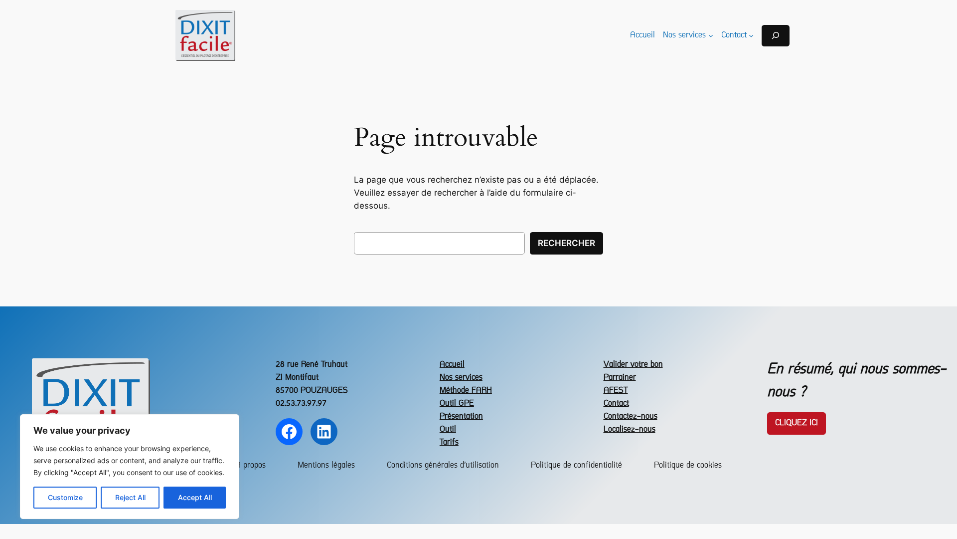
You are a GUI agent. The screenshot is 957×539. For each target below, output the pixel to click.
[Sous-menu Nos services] (710, 35)
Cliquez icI (796, 423)
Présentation (461, 416)
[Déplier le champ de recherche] (776, 35)
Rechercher (566, 243)
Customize (65, 497)
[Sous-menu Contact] (751, 35)
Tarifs (449, 442)
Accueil (452, 364)
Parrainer (620, 377)
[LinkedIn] (324, 431)
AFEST (616, 390)
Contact (616, 403)
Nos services (461, 377)
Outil (448, 429)
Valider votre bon (633, 364)
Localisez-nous (629, 429)
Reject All (130, 497)
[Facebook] (289, 431)
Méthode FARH (466, 390)
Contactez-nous (630, 416)
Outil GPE (457, 403)
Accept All (195, 497)
